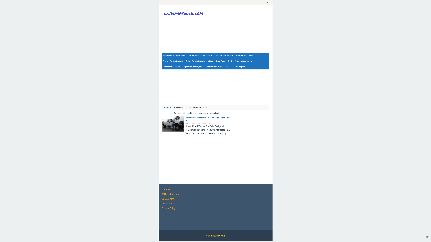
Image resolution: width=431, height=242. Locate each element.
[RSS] (267, 2)
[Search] (266, 66)
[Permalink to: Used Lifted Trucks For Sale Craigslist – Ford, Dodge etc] (173, 123)
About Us (166, 189)
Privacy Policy (168, 208)
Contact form (168, 198)
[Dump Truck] (184, 13)
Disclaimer (167, 203)
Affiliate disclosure (170, 194)
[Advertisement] (228, 34)
